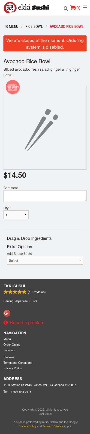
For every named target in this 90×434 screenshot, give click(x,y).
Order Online (11, 344)
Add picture (13, 87)
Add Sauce (19, 253)
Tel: (17, 391)
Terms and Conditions (17, 362)
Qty (7, 208)
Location (9, 350)
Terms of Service (52, 426)
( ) (77, 7)
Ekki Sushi (14, 285)
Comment (10, 187)
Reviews (8, 357)
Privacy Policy (12, 368)
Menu (7, 339)
